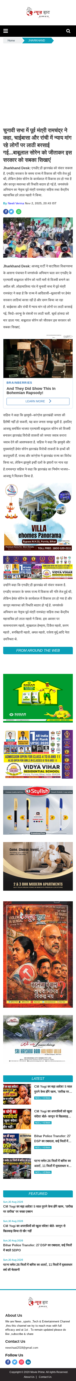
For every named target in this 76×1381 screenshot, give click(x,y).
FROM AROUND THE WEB (38, 651)
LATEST (38, 1079)
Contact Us (15, 1341)
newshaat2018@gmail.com (21, 1347)
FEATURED (38, 1194)
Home (11, 40)
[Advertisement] (38, 84)
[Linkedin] (28, 1362)
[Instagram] (21, 1362)
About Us (13, 1315)
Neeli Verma (16, 203)
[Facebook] (8, 1362)
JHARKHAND (36, 40)
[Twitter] (14, 1362)
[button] (5, 31)
